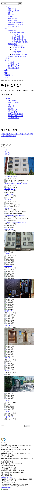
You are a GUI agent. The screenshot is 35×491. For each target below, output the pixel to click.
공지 (5, 70)
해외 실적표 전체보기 (8, 134)
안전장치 (15, 49)
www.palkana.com (6, 487)
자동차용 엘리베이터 (19, 40)
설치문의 (7, 74)
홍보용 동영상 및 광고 (15, 24)
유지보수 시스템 (13, 64)
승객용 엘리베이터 (18, 32)
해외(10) (7, 154)
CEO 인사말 (12, 9)
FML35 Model (16, 51)
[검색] (27, 426)
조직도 (10, 16)
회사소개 (7, 7)
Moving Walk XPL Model (19, 54)
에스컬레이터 (12, 44)
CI (9, 13)
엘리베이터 (12, 30)
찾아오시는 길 (13, 20)
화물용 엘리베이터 (18, 38)
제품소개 (7, 28)
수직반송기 (15, 34)
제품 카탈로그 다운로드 (20, 42)
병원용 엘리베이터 (18, 36)
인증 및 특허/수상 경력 (15, 22)
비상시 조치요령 (13, 68)
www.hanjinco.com (6, 477)
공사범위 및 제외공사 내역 (17, 56)
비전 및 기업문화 (13, 11)
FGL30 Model (16, 53)
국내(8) (6, 152)
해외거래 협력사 (13, 18)
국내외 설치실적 (13, 26)
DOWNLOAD (9, 75)
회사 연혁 (11, 14)
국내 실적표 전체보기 (22, 134)
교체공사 (7, 58)
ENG (6, 77)
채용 (5, 72)
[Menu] (32, 2)
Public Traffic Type (17, 46)
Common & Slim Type (18, 47)
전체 (5, 150)
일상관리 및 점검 (13, 66)
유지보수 (7, 60)
